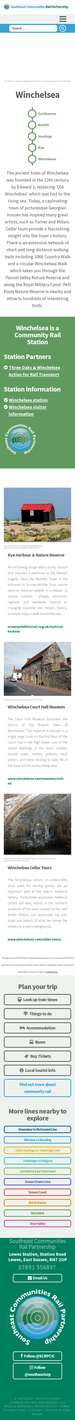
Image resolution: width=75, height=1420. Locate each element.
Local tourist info (39, 1070)
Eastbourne (47, 113)
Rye (41, 147)
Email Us (40, 1278)
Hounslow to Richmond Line (37, 1129)
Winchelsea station (28, 400)
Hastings (45, 136)
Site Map (35, 1410)
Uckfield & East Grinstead (37, 1171)
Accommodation (40, 1028)
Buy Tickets (40, 1056)
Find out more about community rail (37, 1088)
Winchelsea (47, 159)
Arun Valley (37, 1223)
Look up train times (39, 999)
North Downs (37, 1202)
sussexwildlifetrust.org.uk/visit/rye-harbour (36, 628)
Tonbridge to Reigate (37, 1160)
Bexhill (43, 125)
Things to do (40, 1013)
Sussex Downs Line (37, 1181)
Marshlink (37, 1213)
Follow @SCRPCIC (39, 1356)
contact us (52, 971)
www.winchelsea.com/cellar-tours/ (34, 939)
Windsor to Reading (37, 1140)
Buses (39, 1042)
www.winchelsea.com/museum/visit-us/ (36, 780)
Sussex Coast (37, 1192)
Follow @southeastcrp (38, 1371)
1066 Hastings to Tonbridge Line (37, 1150)
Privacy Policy (45, 1406)
